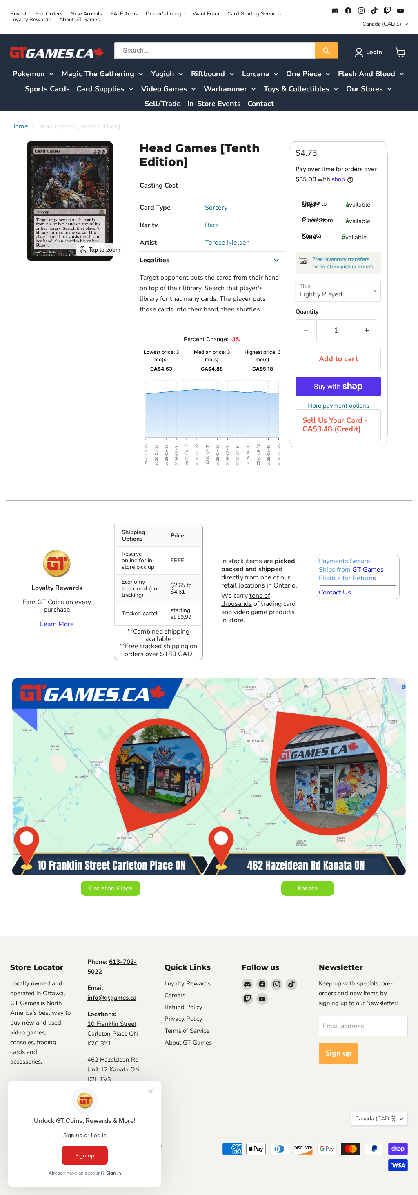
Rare (212, 225)
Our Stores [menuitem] (364, 89)
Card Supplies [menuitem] (100, 89)
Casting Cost (159, 185)
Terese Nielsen (227, 242)
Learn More (57, 624)
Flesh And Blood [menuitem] (366, 74)
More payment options (338, 405)
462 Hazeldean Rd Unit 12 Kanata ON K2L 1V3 (113, 1069)
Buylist (18, 14)
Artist (148, 242)
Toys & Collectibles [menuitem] (296, 89)
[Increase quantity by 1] (366, 330)
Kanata (308, 888)
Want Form (206, 14)
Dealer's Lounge (165, 14)
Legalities (154, 260)
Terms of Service (187, 1031)
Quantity (307, 312)
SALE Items (124, 14)
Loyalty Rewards (30, 20)
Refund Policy (183, 1007)
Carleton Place (110, 888)
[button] (370, 52)
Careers (175, 995)
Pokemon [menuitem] (29, 74)
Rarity (149, 225)
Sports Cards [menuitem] (47, 89)
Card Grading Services (254, 14)
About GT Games (79, 20)
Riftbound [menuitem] (208, 74)
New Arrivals (86, 14)
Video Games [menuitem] (164, 89)
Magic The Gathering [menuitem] (98, 74)
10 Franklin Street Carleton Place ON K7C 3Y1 (112, 1033)
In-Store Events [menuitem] (214, 103)
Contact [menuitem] (260, 103)
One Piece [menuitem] (303, 74)
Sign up (338, 1053)
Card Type (155, 207)
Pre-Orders (48, 14)
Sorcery (216, 207)
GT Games (368, 569)
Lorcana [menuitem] (255, 74)
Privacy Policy (183, 1019)
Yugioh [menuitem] (162, 74)
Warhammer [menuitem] (225, 89)
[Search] (326, 50)
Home (19, 126)
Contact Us (335, 592)
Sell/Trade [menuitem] (163, 103)
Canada (381, 24)
